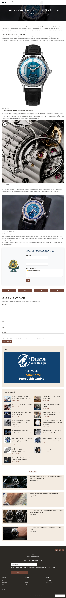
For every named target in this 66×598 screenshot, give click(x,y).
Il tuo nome (29, 255)
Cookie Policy (16, 569)
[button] (41, 2)
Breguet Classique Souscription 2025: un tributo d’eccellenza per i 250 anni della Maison (52, 422)
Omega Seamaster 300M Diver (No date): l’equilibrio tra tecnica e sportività (21, 422)
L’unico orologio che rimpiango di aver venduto (44, 493)
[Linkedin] (63, 550)
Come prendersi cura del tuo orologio (22, 404)
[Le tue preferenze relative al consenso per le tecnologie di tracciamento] (60, 596)
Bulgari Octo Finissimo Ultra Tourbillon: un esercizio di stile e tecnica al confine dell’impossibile (22, 449)
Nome (3, 321)
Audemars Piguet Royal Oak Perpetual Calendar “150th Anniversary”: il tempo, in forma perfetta (22, 440)
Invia (28, 280)
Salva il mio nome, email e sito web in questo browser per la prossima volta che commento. (24, 338)
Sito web (4, 332)
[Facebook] (56, 550)
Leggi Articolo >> (34, 480)
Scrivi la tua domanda (31, 268)
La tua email (29, 262)
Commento (5, 304)
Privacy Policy (51, 567)
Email (3, 327)
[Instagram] (60, 550)
